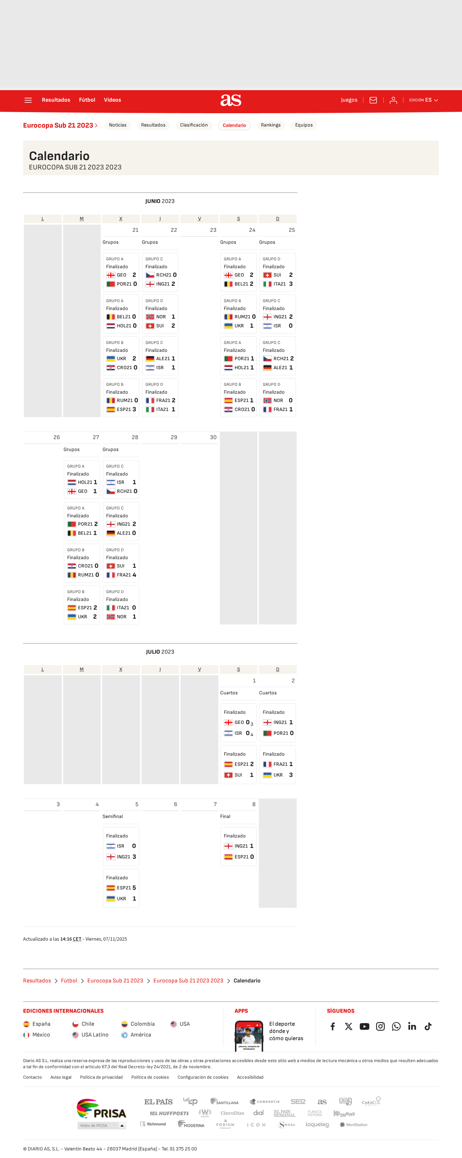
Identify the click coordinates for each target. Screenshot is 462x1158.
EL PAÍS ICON (255, 1125)
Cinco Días (232, 1113)
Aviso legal (61, 1077)
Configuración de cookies (203, 1077)
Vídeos (112, 100)
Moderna (191, 1125)
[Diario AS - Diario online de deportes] (231, 100)
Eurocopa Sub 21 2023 (58, 125)
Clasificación (194, 125)
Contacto (32, 1077)
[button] (102, 1126)
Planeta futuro (314, 1113)
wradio (205, 1113)
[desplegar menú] (28, 100)
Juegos (349, 100)
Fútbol (87, 100)
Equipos (304, 125)
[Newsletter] (373, 100)
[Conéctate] (393, 100)
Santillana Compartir (264, 1101)
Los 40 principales (190, 1101)
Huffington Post (169, 1113)
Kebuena (344, 1113)
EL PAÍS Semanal (284, 1113)
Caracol (371, 1101)
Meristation (353, 1125)
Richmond (152, 1123)
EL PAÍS (158, 1101)
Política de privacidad (101, 1077)
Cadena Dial (259, 1113)
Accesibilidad (250, 1077)
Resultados (56, 100)
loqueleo (318, 1125)
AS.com (322, 1101)
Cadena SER (298, 1101)
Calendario (234, 125)
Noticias (118, 125)
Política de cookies (150, 1077)
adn (345, 1101)
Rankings (271, 125)
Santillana (224, 1101)
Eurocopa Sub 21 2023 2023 (188, 981)
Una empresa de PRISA (101, 1108)
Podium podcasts (225, 1125)
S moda (286, 1125)
